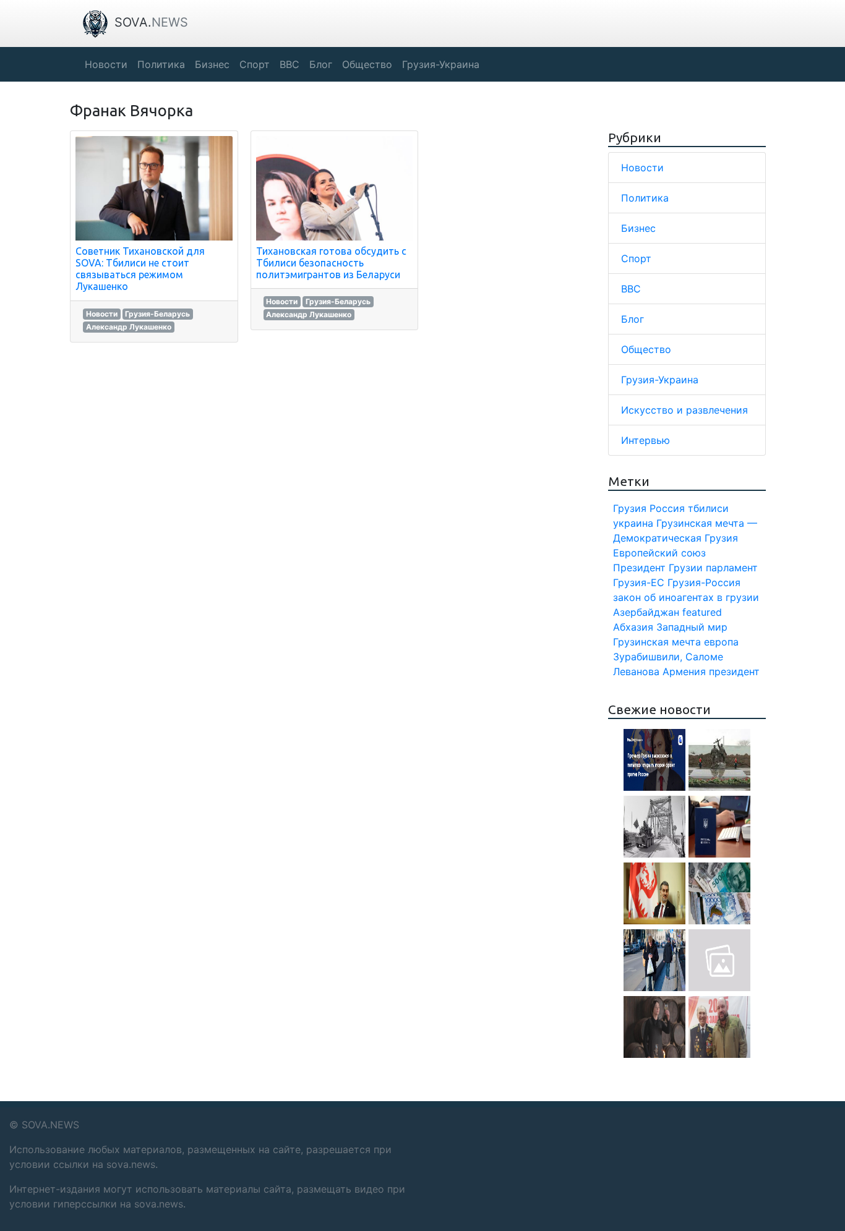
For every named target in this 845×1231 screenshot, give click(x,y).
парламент (732, 567)
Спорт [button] (254, 64)
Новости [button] (106, 64)
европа (721, 642)
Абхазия (633, 627)
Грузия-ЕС (638, 582)
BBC (631, 289)
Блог (632, 319)
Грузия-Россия (703, 582)
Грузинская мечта (657, 642)
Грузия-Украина (659, 379)
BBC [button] (289, 64)
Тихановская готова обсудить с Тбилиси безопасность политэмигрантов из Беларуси (331, 262)
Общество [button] (367, 64)
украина (633, 523)
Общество (646, 349)
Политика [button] (161, 64)
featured (702, 612)
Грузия (629, 508)
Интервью (645, 440)
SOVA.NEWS (50, 1124)
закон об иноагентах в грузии (686, 597)
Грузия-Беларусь (157, 313)
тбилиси (708, 508)
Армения (684, 671)
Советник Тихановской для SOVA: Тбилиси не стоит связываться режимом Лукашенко (140, 268)
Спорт (636, 258)
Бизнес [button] (212, 64)
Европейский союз (659, 553)
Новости (102, 313)
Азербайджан (646, 612)
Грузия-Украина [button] (440, 64)
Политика (645, 198)
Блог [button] (320, 64)
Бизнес (638, 228)
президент (734, 671)
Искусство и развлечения (684, 410)
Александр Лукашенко (128, 326)
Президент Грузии (658, 567)
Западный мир (691, 627)
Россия (667, 508)
